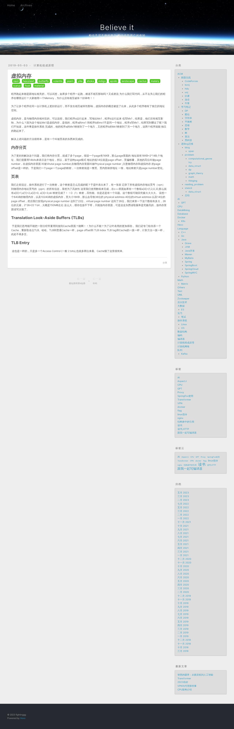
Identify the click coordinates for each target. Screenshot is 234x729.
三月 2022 (183, 511)
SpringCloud (191, 269)
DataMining (184, 210)
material (39, 85)
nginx (180, 418)
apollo (113, 81)
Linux (184, 324)
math (191, 177)
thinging (192, 180)
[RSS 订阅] (217, 5)
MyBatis (189, 258)
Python (185, 276)
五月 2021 (183, 544)
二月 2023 (183, 500)
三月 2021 (183, 551)
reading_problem (194, 184)
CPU (180, 206)
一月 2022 (183, 518)
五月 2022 (183, 507)
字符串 (188, 118)
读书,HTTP (183, 429)
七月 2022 (183, 503)
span (191, 151)
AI (179, 199)
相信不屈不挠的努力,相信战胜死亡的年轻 (117, 35)
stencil (188, 188)
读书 (180, 425)
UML (180, 294)
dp (189, 169)
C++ (183, 232)
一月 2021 (183, 555)
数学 (187, 129)
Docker (181, 217)
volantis (57, 81)
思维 (187, 125)
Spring (188, 261)
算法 (187, 136)
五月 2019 (183, 621)
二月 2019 (183, 632)
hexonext (28, 81)
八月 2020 (183, 573)
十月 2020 (183, 566)
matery (155, 81)
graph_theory (195, 173)
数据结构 (182, 331)
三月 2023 (183, 496)
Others (181, 287)
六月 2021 (183, 540)
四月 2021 (183, 548)
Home (11, 5)
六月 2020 (183, 577)
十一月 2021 (184, 522)
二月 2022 (183, 514)
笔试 (183, 317)
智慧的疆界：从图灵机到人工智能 (195, 674)
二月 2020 (183, 592)
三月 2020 (183, 588)
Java (183, 239)
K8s (183, 221)
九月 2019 (183, 606)
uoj (186, 92)
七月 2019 (183, 614)
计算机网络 (183, 346)
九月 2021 (183, 529)
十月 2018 (183, 647)
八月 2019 (183, 610)
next (16, 81)
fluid (27, 85)
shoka (90, 81)
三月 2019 (183, 629)
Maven (188, 254)
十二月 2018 (184, 640)
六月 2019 (183, 617)
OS (182, 328)
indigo (102, 81)
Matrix (184, 283)
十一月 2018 (184, 643)
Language (183, 228)
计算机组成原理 (44, 65)
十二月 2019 (184, 596)
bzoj (187, 84)
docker (181, 407)
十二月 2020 (184, 559)
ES (182, 309)
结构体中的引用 (186, 421)
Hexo (180, 224)
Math (180, 280)
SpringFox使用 (185, 396)
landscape (128, 81)
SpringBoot (191, 265)
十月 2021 (183, 526)
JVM (187, 247)
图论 (187, 114)
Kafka (184, 353)
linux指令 (182, 414)
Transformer (184, 399)
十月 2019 (183, 603)
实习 (180, 313)
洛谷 (187, 99)
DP (186, 110)
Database (183, 213)
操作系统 (182, 320)
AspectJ (182, 381)
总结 (187, 195)
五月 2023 (183, 492)
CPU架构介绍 (185, 689)
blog (187, 147)
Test (180, 291)
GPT (183, 202)
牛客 (187, 103)
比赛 (187, 96)
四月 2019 (183, 625)
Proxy (181, 392)
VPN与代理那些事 (187, 686)
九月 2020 (183, 570)
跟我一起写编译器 (187, 432)
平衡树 (188, 121)
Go (182, 236)
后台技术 (182, 302)
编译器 (181, 339)
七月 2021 (183, 537)
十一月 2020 (184, 562)
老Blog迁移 (187, 144)
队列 (180, 350)
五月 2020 (183, 581)
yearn (70, 81)
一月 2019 (183, 636)
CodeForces (191, 81)
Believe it (117, 27)
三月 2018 (183, 651)
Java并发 (190, 250)
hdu (187, 88)
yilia (80, 81)
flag (180, 410)
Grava (188, 243)
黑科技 (188, 140)
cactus (142, 81)
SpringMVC (191, 272)
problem (189, 154)
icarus (16, 85)
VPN (180, 403)
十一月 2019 (184, 599)
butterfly (44, 81)
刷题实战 (186, 77)
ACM (180, 74)
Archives (26, 5)
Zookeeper (183, 298)
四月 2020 (183, 584)
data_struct (194, 166)
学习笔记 (186, 107)
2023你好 (183, 682)
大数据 (181, 306)
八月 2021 (183, 533)
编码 (180, 335)
